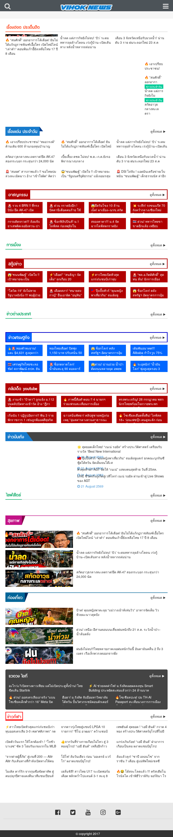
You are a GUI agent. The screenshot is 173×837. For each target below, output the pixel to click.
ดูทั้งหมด (156, 194)
